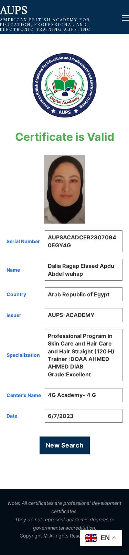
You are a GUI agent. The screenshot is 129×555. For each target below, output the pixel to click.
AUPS (14, 10)
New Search (65, 445)
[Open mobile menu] (125, 18)
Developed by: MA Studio (64, 542)
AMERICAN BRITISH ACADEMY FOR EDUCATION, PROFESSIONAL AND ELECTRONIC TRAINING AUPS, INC (45, 25)
